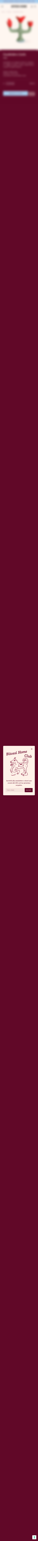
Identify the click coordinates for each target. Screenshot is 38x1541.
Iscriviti (28, 790)
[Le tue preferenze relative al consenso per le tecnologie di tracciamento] (34, 1537)
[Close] (32, 749)
